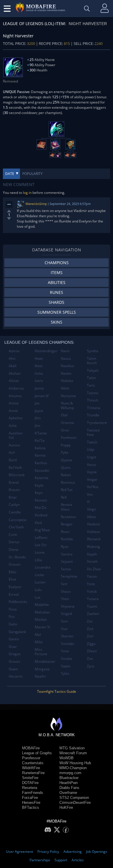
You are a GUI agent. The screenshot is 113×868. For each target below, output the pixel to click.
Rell (64, 497)
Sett (64, 583)
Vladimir (93, 524)
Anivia (14, 403)
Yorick (92, 591)
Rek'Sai (66, 489)
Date (9, 173)
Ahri (12, 358)
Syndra (92, 350)
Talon (91, 377)
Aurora (14, 445)
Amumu (15, 395)
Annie (13, 410)
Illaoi (38, 365)
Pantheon (68, 437)
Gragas (15, 653)
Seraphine (69, 576)
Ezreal (14, 594)
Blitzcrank (17, 474)
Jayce (39, 410)
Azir (12, 452)
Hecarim (16, 676)
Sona (65, 650)
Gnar (13, 646)
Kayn (39, 492)
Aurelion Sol (15, 435)
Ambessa (16, 388)
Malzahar (42, 612)
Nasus (66, 358)
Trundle (93, 415)
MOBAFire (31, 748)
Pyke (64, 452)
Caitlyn (14, 504)
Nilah (65, 388)
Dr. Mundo (17, 557)
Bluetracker (69, 778)
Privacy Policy (48, 851)
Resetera (29, 787)
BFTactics (30, 807)
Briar (13, 497)
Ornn (65, 430)
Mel (38, 634)
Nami (65, 350)
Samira (66, 554)
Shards (56, 302)
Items (57, 272)
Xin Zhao (94, 569)
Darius (14, 541)
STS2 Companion (74, 797)
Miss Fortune (41, 652)
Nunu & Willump (67, 405)
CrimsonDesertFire (75, 802)
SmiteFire (30, 778)
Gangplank (17, 631)
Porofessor (31, 758)
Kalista (40, 448)
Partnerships (40, 860)
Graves (14, 661)
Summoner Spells (56, 312)
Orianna (67, 422)
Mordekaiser (45, 661)
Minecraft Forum (73, 753)
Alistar (14, 380)
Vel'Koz (93, 486)
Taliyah (93, 370)
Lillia (38, 559)
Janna (39, 388)
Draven (15, 564)
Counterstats (32, 763)
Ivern (39, 380)
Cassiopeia (17, 519)
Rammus (68, 482)
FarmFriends (32, 792)
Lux (37, 597)
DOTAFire (30, 783)
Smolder (67, 643)
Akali (13, 365)
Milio (39, 641)
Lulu (38, 589)
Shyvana (67, 606)
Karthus (41, 462)
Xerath (92, 561)
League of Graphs (37, 753)
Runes (56, 292)
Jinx (37, 425)
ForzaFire (30, 797)
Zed (90, 628)
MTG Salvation (72, 748)
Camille (15, 512)
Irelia (39, 373)
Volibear (93, 531)
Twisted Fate (93, 432)
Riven (65, 531)
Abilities (56, 282)
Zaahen (93, 613)
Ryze (64, 546)
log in (27, 192)
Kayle (39, 485)
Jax (37, 403)
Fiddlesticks (18, 601)
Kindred (41, 515)
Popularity (32, 173)
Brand (14, 482)
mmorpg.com (70, 773)
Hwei (39, 358)
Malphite (42, 604)
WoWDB (66, 758)
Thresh (92, 400)
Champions (57, 262)
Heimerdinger (46, 350)
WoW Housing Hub (75, 763)
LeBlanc (41, 537)
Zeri (90, 636)
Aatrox (14, 350)
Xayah (92, 554)
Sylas (65, 673)
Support (60, 860)
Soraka (66, 658)
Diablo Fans (69, 787)
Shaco (66, 591)
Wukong (93, 546)
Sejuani (67, 561)
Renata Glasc (66, 507)
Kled (38, 522)
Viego (91, 509)
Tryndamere (97, 422)
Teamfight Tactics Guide (56, 691)
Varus (91, 464)
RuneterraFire (33, 773)
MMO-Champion (73, 768)
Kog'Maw (42, 529)
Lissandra (42, 567)
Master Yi (42, 627)
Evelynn (15, 586)
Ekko (12, 571)
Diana (13, 549)
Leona (40, 552)
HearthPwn (68, 783)
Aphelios (16, 417)
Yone (91, 583)
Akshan (15, 373)
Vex (90, 494)
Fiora (13, 609)
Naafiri (40, 676)
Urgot (91, 457)
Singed (66, 613)
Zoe (90, 658)
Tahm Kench (92, 361)
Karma (40, 455)
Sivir (64, 628)
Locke (39, 574)
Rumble (67, 538)
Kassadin (42, 470)
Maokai (41, 619)
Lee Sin (40, 544)
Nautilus (67, 365)
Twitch (92, 442)
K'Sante (41, 433)
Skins (56, 322)
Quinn (65, 467)
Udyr (91, 449)
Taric (91, 385)
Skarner (67, 636)
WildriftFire (31, 768)
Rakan (66, 474)
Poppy (66, 445)
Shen (65, 598)
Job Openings (96, 851)
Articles (78, 860)
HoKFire (66, 807)
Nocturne (68, 395)
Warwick (94, 538)
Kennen (41, 500)
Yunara (93, 598)
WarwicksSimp (36, 203)
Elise (12, 579)
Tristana (93, 407)
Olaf (64, 415)
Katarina (41, 477)
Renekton (68, 516)
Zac (90, 621)
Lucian (40, 582)
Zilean (92, 650)
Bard (13, 459)
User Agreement (19, 851)
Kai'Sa (40, 440)
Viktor (91, 516)
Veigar (92, 479)
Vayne (92, 471)
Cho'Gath (16, 527)
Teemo (92, 392)
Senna (66, 569)
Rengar (66, 524)
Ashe (13, 425)
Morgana (42, 669)
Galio (13, 624)
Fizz (12, 616)
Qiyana (66, 459)
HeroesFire (31, 802)
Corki (13, 534)
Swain (65, 666)
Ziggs (91, 643)
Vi (88, 501)
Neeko (66, 373)
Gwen (13, 669)
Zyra (90, 666)
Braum (14, 489)
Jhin (38, 417)
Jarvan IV (42, 395)
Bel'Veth (15, 467)
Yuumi (92, 606)
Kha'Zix (40, 507)
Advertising (72, 851)
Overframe (68, 792)
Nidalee (67, 380)
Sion (64, 621)
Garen (14, 638)
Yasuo (92, 576)
